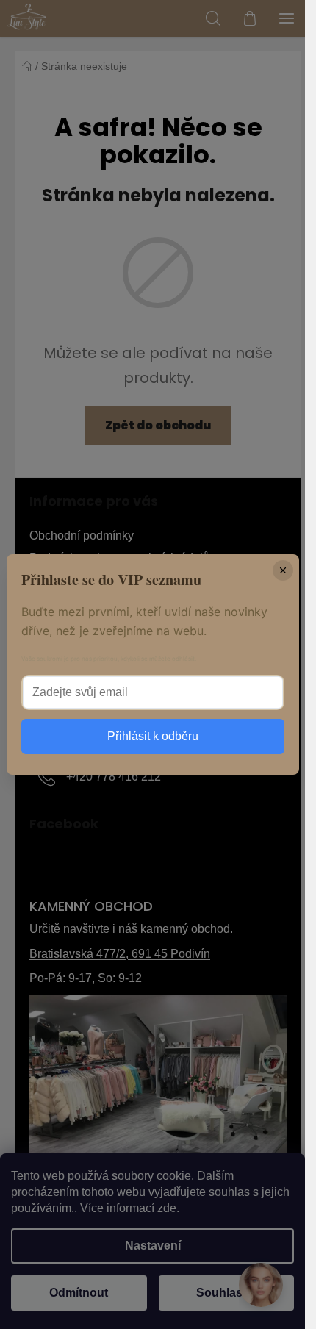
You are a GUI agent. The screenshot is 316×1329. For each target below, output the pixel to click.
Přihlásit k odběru (152, 736)
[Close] (283, 570)
